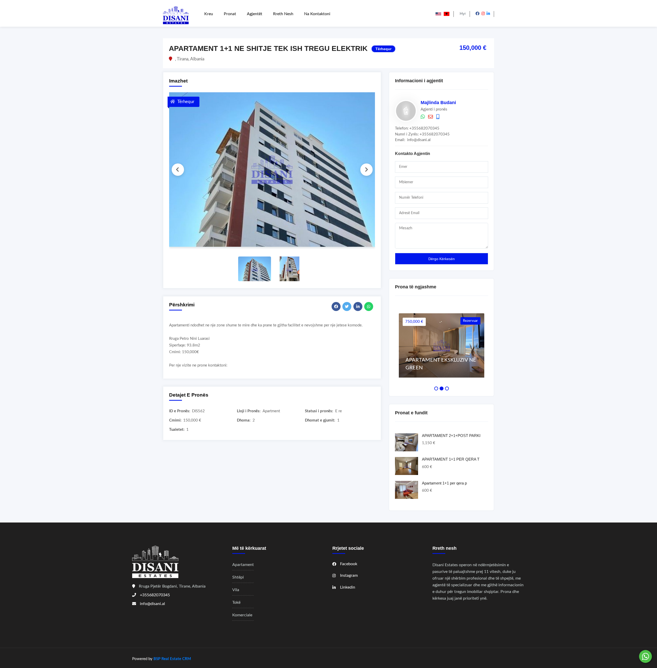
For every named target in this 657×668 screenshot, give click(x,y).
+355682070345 (424, 128)
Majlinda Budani (438, 102)
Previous (178, 169)
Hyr (463, 14)
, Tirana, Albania (189, 59)
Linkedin (347, 587)
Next (366, 169)
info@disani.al (419, 140)
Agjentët (254, 14)
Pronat (230, 14)
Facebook (348, 564)
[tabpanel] (441, 345)
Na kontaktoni (317, 14)
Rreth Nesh (283, 14)
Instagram (349, 575)
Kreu (208, 14)
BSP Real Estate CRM (172, 659)
